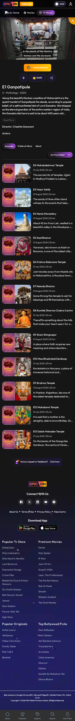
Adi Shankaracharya (49, 640)
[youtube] (46, 501)
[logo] (37, 483)
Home (16, 12)
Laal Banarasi (9, 563)
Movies (30, 12)
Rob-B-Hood (45, 586)
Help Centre (60, 511)
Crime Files (8, 575)
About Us (13, 511)
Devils (41, 547)
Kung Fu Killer (45, 569)
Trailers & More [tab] (24, 146)
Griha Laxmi (8, 629)
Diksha (42, 668)
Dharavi (42, 662)
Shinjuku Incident (47, 596)
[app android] (28, 528)
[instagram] (54, 501)
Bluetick (6, 657)
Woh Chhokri (45, 635)
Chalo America (46, 657)
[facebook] (21, 501)
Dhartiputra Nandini (13, 558)
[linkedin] (37, 501)
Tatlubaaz (7, 635)
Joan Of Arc (44, 563)
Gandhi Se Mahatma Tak (51, 673)
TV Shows (48, 12)
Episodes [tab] (9, 146)
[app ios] (48, 528)
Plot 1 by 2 (7, 651)
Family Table (9, 646)
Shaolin (42, 591)
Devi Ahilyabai (46, 629)
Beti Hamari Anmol (12, 594)
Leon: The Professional (50, 575)
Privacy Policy (44, 511)
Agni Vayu (7, 617)
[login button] (70, 4)
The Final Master (47, 602)
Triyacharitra (45, 646)
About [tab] (38, 146)
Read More (8, 120)
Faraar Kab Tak (10, 611)
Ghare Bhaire (45, 679)
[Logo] (10, 4)
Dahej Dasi (8, 547)
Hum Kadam (8, 606)
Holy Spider (44, 553)
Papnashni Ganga (11, 569)
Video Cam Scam (11, 640)
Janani (5, 600)
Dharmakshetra (11, 553)
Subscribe (26, 4)
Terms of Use (27, 511)
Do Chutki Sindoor (11, 589)
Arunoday (43, 651)
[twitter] (29, 501)
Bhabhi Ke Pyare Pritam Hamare (15, 582)
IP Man (42, 558)
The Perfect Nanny (48, 580)
